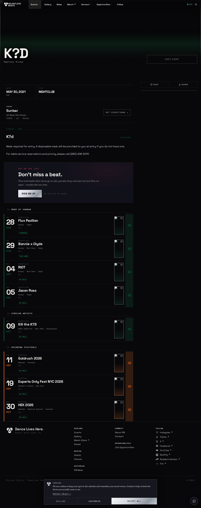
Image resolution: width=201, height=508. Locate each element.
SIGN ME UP (30, 193)
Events (77, 432)
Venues (78, 459)
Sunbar (12, 110)
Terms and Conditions (40, 480)
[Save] (121, 218)
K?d (10, 136)
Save (156, 84)
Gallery (47, 4)
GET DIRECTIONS (117, 112)
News (59, 4)
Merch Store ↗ (81, 440)
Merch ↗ (71, 4)
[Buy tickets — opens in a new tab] (129, 225)
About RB (120, 432)
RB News (78, 470)
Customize (95, 501)
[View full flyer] (169, 90)
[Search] (195, 4)
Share (185, 84)
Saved (77, 444)
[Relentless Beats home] (12, 4)
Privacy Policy (15, 480)
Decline (61, 501)
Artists (77, 455)
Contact (119, 436)
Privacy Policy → (62, 494)
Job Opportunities (124, 447)
